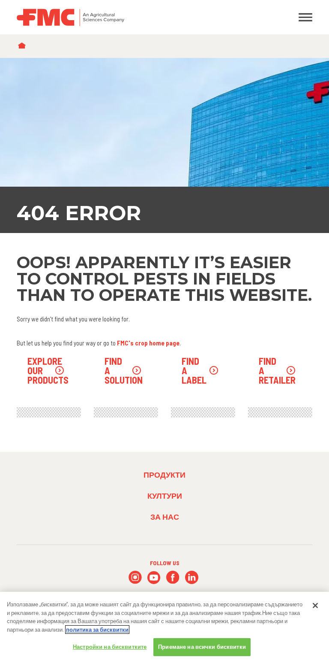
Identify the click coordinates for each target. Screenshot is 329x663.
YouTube (154, 577)
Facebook (172, 577)
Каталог (24, 46)
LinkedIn (191, 577)
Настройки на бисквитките (110, 646)
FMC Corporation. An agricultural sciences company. (126, 17)
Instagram (135, 577)
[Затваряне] (315, 605)
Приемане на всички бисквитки (202, 646)
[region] (164, 627)
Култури (164, 495)
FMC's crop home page (148, 343)
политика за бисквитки (97, 629)
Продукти (164, 474)
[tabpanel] (164, 145)
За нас (164, 516)
